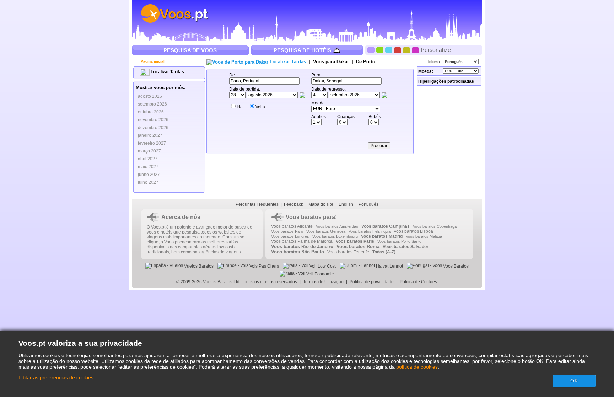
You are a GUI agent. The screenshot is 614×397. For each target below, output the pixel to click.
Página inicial (152, 61)
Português (368, 204)
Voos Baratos (455, 266)
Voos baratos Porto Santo (399, 241)
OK (574, 380)
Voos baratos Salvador (406, 246)
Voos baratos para (310, 217)
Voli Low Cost (322, 266)
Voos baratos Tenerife (348, 252)
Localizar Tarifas (167, 71)
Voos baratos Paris (355, 241)
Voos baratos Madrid (382, 236)
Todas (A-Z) (383, 252)
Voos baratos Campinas (385, 226)
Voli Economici (320, 274)
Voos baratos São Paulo (297, 251)
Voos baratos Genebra (325, 231)
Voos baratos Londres (290, 236)
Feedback (293, 204)
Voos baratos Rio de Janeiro (302, 246)
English (346, 204)
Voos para (331, 61)
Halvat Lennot (389, 266)
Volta (260, 106)
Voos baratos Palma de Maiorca (302, 241)
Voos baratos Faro (287, 231)
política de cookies (417, 367)
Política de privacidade (372, 281)
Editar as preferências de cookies (55, 377)
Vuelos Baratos (198, 266)
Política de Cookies (419, 281)
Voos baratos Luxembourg (335, 236)
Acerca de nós (180, 217)
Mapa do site (320, 204)
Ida (240, 106)
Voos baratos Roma (357, 246)
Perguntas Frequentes (257, 204)
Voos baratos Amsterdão (337, 226)
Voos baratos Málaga (424, 236)
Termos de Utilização (323, 281)
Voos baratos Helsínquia (370, 231)
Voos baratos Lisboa (413, 231)
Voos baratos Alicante (292, 226)
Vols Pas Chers (263, 266)
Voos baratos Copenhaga (435, 226)
